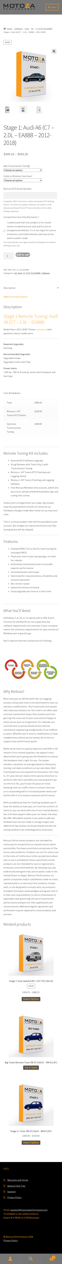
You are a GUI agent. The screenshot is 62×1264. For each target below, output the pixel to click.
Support (11, 1191)
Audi (27, 28)
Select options (31, 999)
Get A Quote (31, 1067)
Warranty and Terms (17, 1180)
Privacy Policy (14, 1197)
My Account (10, 1259)
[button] (54, 51)
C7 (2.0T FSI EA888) (44, 28)
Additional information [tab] (15, 296)
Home (9, 28)
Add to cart (22, 254)
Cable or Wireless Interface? (17, 176)
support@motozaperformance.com (29, 1209)
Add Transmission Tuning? (16, 165)
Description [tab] (9, 287)
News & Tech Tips (16, 1185)
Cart (47, 1256)
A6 (32, 28)
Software (18, 28)
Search (31, 1259)
